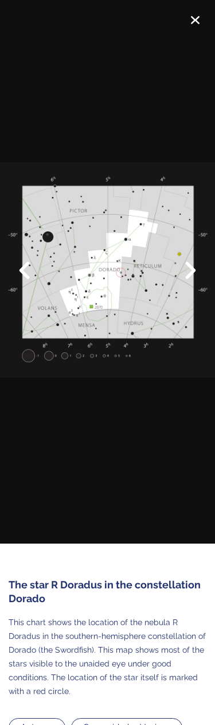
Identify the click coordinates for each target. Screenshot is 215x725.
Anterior (31, 262)
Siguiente (183, 279)
